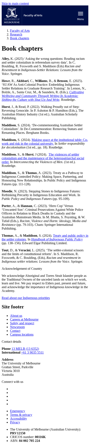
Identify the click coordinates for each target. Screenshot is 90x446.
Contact (15, 330)
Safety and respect (22, 323)
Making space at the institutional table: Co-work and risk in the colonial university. (45, 141)
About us (16, 315)
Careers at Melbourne (24, 319)
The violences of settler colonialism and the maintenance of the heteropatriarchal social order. (43, 158)
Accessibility (18, 418)
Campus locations (21, 334)
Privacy (15, 422)
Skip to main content (15, 3)
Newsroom (17, 327)
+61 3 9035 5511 (32, 352)
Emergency (17, 411)
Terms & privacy (21, 415)
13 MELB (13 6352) (25, 348)
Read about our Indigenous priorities (26, 298)
